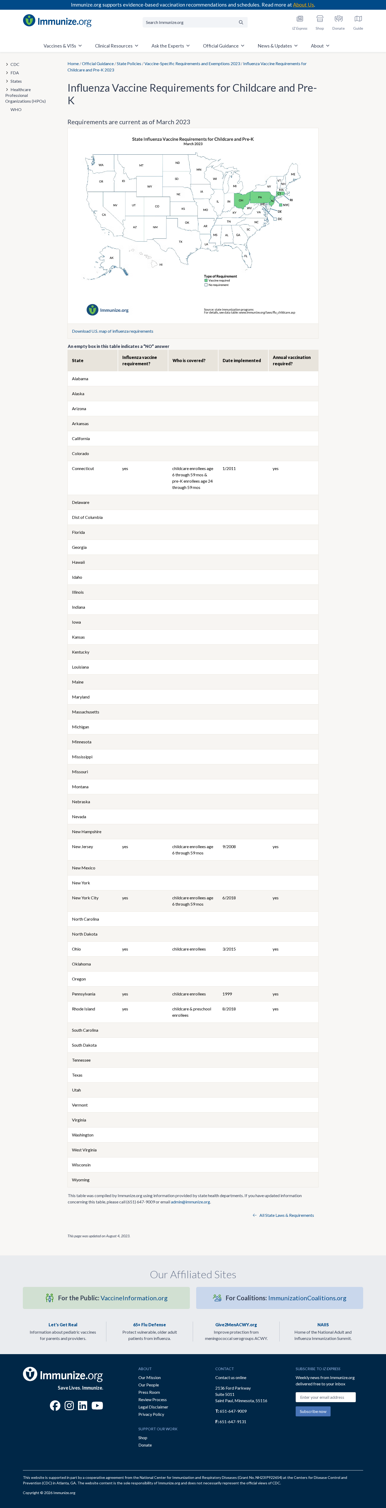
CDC (15, 64)
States (16, 81)
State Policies (129, 63)
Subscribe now (313, 1411)
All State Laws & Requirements (286, 1215)
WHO (16, 109)
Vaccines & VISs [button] (60, 46)
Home (73, 63)
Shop (142, 1437)
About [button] (317, 46)
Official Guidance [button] (221, 46)
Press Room (149, 1392)
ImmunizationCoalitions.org (286, 1298)
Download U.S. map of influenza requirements (112, 330)
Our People (148, 1384)
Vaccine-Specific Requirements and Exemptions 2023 (192, 63)
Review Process (152, 1399)
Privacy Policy (151, 1414)
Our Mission (149, 1377)
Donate (145, 1444)
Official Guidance (98, 63)
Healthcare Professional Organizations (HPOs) (25, 95)
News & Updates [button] (275, 46)
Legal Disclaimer (153, 1406)
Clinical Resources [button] (114, 46)
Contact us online (230, 1377)
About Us (303, 5)
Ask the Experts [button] (168, 46)
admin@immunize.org (190, 1201)
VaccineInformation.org (113, 1298)
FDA (15, 72)
